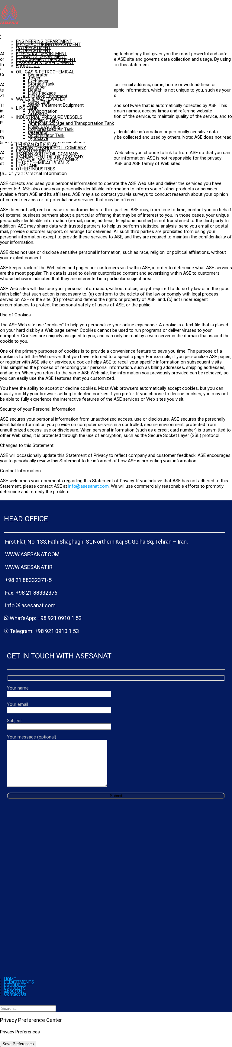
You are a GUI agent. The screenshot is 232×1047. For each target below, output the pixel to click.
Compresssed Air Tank (50, 129)
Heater (34, 90)
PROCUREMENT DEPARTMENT (46, 59)
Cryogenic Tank (43, 120)
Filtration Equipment (47, 96)
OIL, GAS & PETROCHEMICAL (45, 72)
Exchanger (38, 81)
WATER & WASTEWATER (40, 99)
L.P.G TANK (27, 108)
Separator (38, 75)
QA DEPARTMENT (33, 47)
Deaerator (38, 132)
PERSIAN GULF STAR (37, 144)
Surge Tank (39, 102)
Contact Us (22, 175)
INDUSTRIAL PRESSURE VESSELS (49, 117)
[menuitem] (59, 35)
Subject (14, 720)
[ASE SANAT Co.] (59, 14)
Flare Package (42, 93)
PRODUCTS (19, 68)
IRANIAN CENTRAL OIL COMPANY (50, 157)
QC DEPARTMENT (33, 50)
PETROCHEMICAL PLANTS (42, 163)
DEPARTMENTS (24, 37)
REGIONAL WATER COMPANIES (47, 160)
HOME (10, 979)
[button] (15, 190)
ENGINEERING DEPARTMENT (44, 41)
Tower (34, 78)
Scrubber (37, 87)
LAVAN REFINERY (33, 150)
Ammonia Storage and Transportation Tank (71, 123)
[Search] (28, 1008)
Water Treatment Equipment (56, 105)
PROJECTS (18, 141)
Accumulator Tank (46, 135)
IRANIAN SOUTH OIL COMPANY (47, 154)
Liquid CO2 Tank (44, 126)
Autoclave (38, 138)
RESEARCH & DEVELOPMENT (45, 62)
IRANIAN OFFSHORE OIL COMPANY (51, 147)
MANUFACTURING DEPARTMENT (48, 44)
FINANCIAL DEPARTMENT (41, 53)
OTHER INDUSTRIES (35, 169)
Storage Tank (41, 84)
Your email (17, 704)
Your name (18, 688)
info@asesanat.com (88, 486)
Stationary (38, 114)
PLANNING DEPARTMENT (41, 56)
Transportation (42, 111)
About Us (13, 991)
